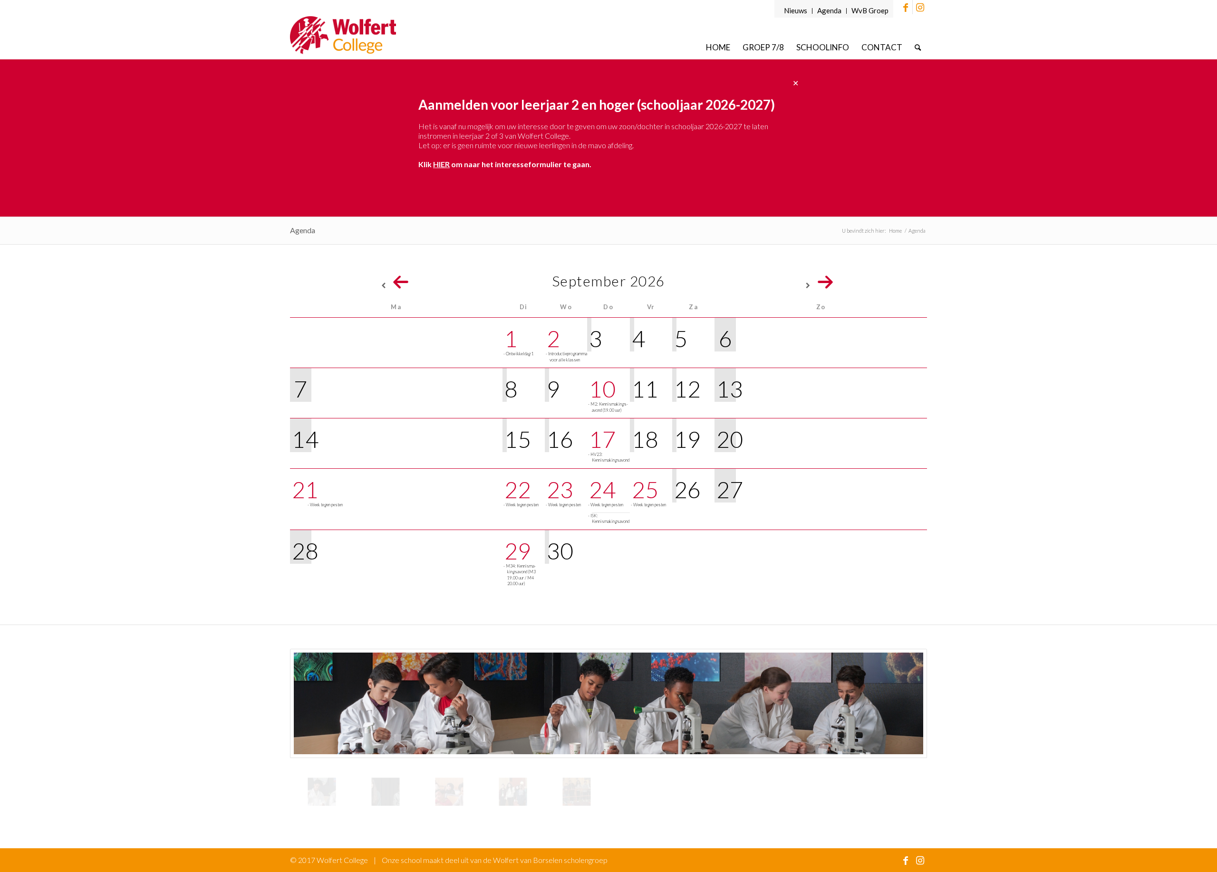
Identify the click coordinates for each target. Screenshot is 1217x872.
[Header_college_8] (513, 792)
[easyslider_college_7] (608, 703)
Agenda (829, 10)
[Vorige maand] (396, 281)
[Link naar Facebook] (905, 7)
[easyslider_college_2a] (449, 792)
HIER (441, 164)
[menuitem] (795, 11)
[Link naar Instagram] (920, 7)
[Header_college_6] (576, 792)
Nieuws (795, 10)
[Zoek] (917, 47)
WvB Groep (870, 10)
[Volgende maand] (821, 281)
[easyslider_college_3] (385, 792)
